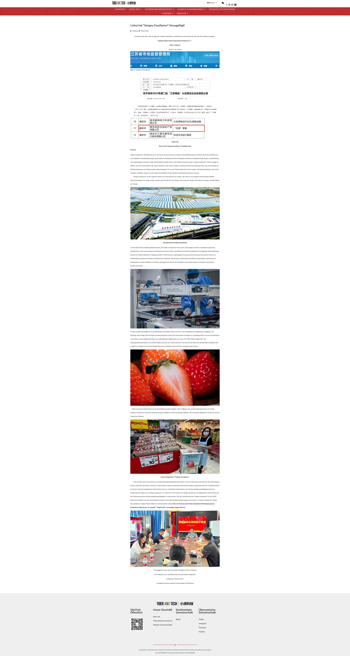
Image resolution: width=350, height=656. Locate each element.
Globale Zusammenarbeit (191, 9)
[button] (222, 3)
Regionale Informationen (222, 9)
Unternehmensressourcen (158, 9)
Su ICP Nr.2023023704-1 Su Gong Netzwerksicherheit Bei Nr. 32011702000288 (175, 653)
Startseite (120, 9)
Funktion (166, 13)
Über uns (181, 13)
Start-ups (134, 9)
